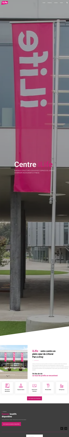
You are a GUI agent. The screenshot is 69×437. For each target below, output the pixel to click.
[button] (67, 3)
